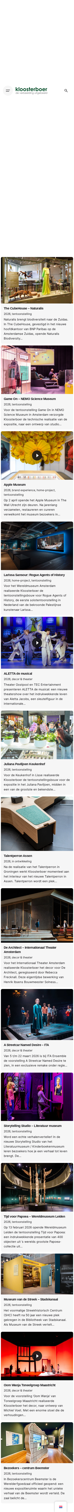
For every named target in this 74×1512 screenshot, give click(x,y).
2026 (7, 314)
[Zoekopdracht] (66, 91)
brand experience (23, 490)
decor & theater (22, 679)
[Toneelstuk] (37, 455)
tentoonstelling (22, 314)
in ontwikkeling (22, 861)
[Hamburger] (8, 91)
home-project (46, 490)
